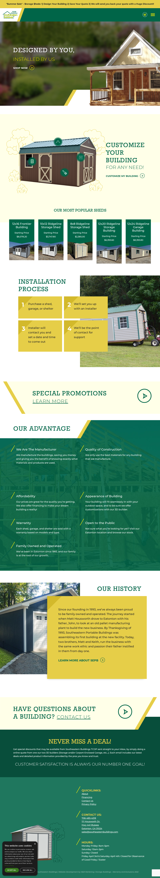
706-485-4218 (89, 818)
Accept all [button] (11, 870)
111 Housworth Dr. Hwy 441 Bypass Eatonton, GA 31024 (92, 825)
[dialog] (19, 858)
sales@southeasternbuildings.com (100, 832)
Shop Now (20, 68)
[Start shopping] (145, 14)
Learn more (50, 401)
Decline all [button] (27, 870)
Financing (87, 797)
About (85, 794)
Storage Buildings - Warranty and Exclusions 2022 (117, 872)
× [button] (35, 844)
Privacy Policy (89, 804)
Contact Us (74, 717)
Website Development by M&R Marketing (76, 872)
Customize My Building (122, 176)
